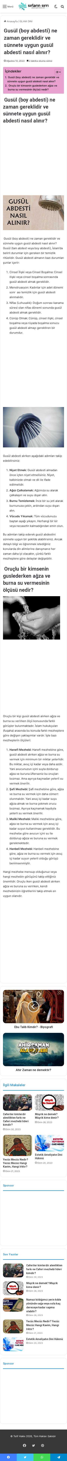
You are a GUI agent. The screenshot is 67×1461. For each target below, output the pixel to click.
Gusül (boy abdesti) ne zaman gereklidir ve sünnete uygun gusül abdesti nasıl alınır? (33, 79)
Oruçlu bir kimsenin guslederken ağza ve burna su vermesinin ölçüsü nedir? (32, 87)
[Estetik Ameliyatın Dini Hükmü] (49, 1143)
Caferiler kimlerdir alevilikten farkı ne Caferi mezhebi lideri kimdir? (44, 1269)
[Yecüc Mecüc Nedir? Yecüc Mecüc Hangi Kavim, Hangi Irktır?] (17, 1145)
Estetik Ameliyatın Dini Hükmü (44, 1339)
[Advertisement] (33, 160)
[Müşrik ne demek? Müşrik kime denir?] (49, 1102)
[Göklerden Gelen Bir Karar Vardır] (33, 6)
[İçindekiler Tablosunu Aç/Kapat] (56, 72)
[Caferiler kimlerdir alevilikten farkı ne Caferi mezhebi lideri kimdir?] (17, 1102)
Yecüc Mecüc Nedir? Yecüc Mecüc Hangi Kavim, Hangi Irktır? (15, 1163)
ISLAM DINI (26, 21)
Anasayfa (11, 21)
